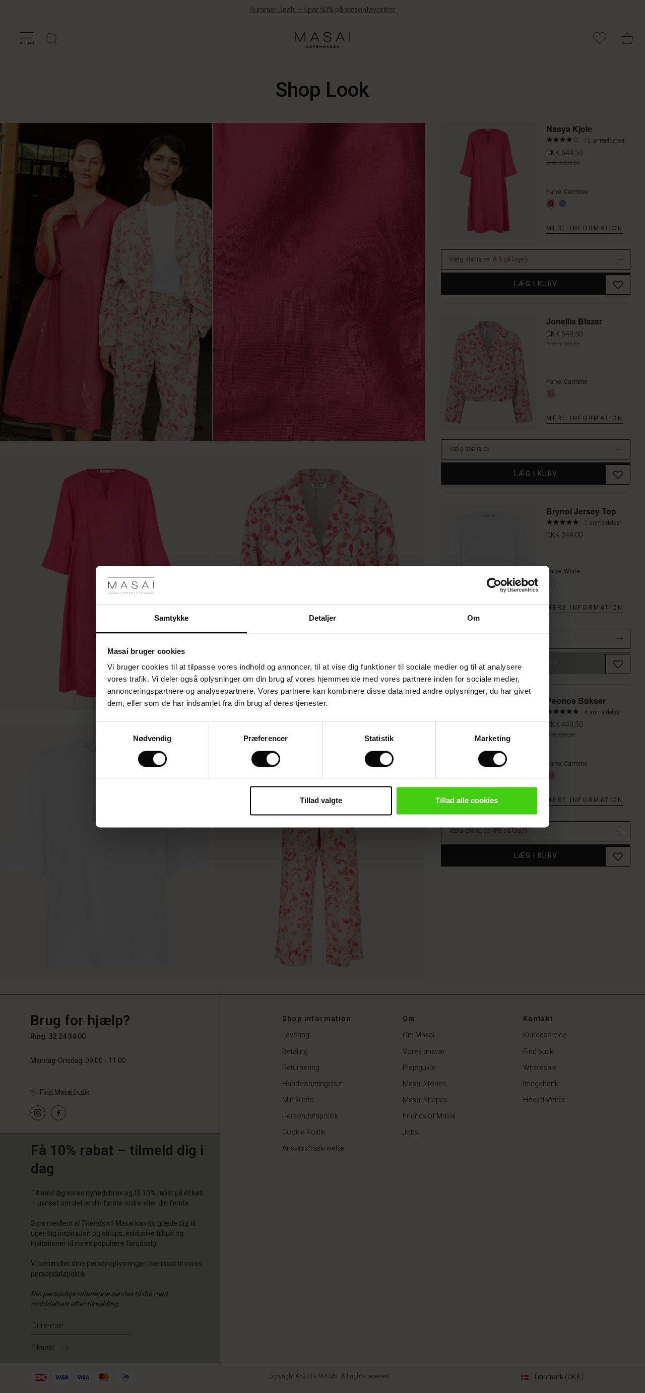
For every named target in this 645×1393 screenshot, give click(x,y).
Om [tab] (473, 618)
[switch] (265, 759)
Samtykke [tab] (171, 618)
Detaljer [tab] (323, 618)
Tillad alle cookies (466, 801)
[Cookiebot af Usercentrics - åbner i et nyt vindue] (494, 584)
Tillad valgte (321, 801)
